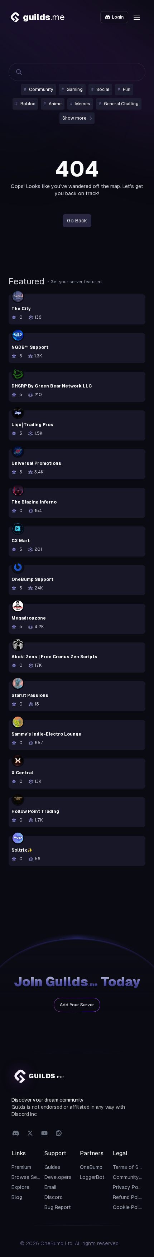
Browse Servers (30, 1177)
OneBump (91, 1167)
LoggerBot (92, 1177)
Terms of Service (133, 1167)
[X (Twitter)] (30, 1133)
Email (50, 1187)
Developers (58, 1177)
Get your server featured (76, 281)
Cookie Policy (129, 1207)
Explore (20, 1187)
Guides (52, 1167)
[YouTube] (44, 1133)
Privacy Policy (129, 1187)
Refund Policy (129, 1197)
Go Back (77, 220)
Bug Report (57, 1207)
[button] (136, 17)
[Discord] (15, 1133)
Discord (53, 1197)
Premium (21, 1167)
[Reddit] (58, 1133)
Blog (16, 1197)
